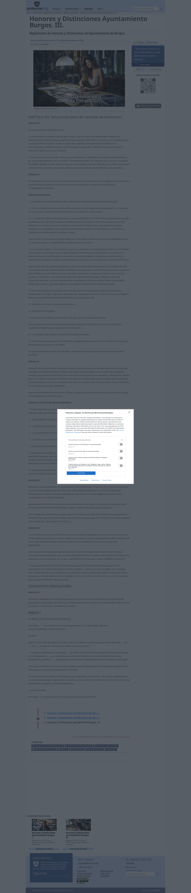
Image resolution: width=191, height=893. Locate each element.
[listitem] (95, 440)
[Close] (130, 413)
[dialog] (95, 446)
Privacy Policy (106, 480)
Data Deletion (84, 480)
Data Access (95, 480)
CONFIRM (81, 473)
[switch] (120, 444)
